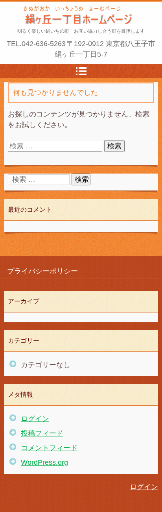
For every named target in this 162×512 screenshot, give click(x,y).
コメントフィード (49, 448)
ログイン (35, 419)
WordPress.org (44, 462)
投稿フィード (42, 433)
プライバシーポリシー (42, 271)
